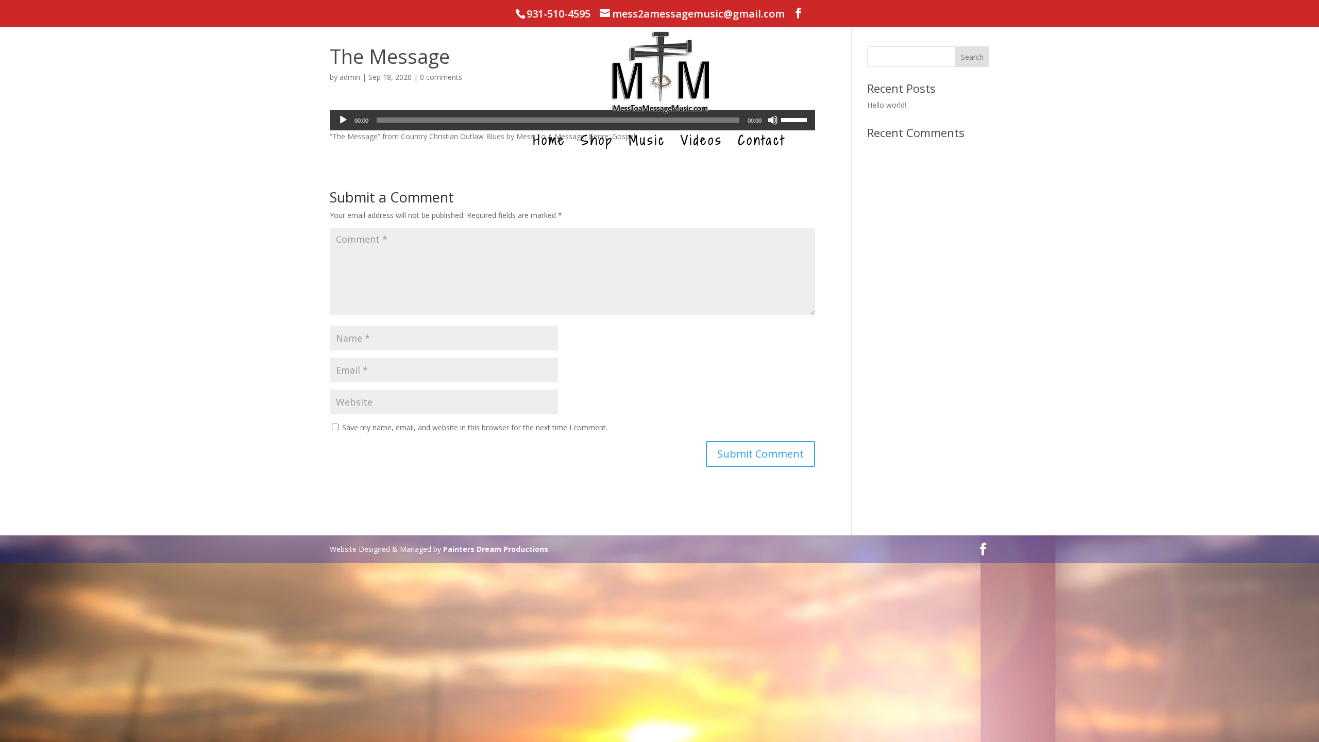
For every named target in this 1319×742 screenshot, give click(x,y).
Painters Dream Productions (495, 549)
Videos (702, 143)
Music (647, 143)
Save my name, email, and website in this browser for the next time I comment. (474, 427)
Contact (761, 143)
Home (549, 143)
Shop (597, 143)
